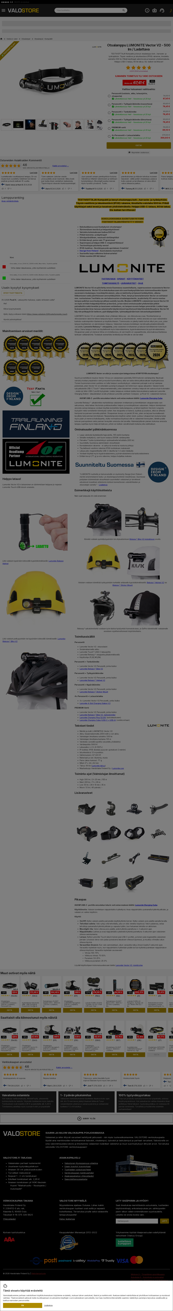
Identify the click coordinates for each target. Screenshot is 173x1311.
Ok (22, 1305)
